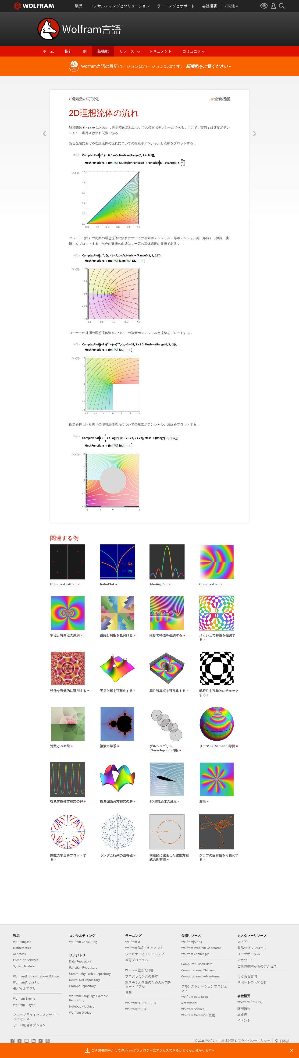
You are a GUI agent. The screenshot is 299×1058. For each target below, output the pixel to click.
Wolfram (92, 29)
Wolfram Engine (24, 998)
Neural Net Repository (84, 980)
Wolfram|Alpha (191, 942)
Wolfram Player (24, 1005)
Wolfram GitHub (80, 1012)
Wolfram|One (22, 942)
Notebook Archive (81, 1006)
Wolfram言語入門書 (139, 970)
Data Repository (80, 961)
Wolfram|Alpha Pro (26, 982)
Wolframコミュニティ (141, 1003)
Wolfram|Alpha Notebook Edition (36, 976)
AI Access (19, 954)
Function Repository (83, 967)
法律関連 (227, 1040)
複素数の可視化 (85, 99)
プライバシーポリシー (254, 1040)
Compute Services (25, 960)
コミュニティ (193, 51)
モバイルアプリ (24, 988)
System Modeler (24, 966)
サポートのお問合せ (252, 982)
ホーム (48, 51)
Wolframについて (249, 1002)
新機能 (103, 51)
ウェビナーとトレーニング (144, 954)
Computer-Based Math (197, 964)
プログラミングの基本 (141, 976)
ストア (242, 942)
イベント (243, 1020)
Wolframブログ (136, 1009)
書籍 (128, 993)
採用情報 (243, 1008)
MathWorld (189, 1003)
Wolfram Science (192, 1009)
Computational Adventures (200, 976)
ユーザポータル (248, 954)
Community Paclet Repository (90, 974)
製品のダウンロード (252, 948)
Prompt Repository (82, 986)
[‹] (44, 106)
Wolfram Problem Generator (201, 948)
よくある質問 (247, 976)
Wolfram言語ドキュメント (144, 948)
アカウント (245, 960)
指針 (68, 51)
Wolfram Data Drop (194, 996)
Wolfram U (132, 942)
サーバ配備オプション (29, 1025)
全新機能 (222, 99)
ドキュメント (160, 51)
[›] (254, 106)
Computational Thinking (198, 970)
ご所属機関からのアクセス (257, 966)
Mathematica (22, 948)
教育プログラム (136, 960)
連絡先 (242, 1014)
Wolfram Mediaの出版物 (198, 1015)
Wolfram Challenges (195, 954)
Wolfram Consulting (83, 942)
